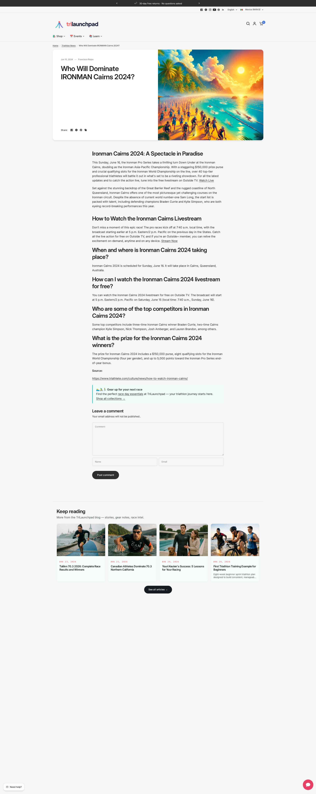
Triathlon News (69, 45)
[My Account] (254, 23)
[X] (206, 10)
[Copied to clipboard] (86, 130)
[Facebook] (201, 10)
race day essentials (130, 394)
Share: (64, 130)
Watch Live (206, 180)
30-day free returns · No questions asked (160, 3)
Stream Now (169, 241)
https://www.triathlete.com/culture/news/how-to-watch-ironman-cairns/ (140, 378)
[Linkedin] (223, 10)
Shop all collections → (110, 398)
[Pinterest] (219, 10)
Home (55, 45)
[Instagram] (210, 10)
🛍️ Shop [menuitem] (58, 36)
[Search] (248, 23)
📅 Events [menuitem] (76, 36)
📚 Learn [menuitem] (94, 36)
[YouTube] (214, 10)
